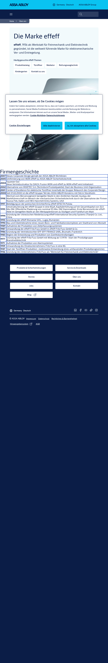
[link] (13, 21)
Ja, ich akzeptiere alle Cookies (81, 125)
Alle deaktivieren (51, 125)
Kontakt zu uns (38, 71)
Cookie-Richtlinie (38, 115)
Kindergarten (21, 71)
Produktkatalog (22, 65)
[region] (54, 114)
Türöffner (38, 65)
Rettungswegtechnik (68, 65)
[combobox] (88, 14)
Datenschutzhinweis (55, 115)
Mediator (50, 65)
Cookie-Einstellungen (20, 125)
